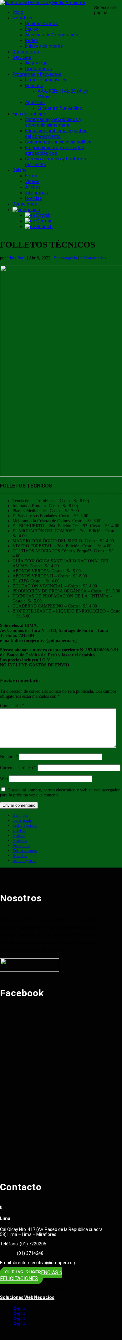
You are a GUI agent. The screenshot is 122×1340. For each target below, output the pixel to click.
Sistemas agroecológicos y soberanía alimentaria (53, 122)
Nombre (9, 756)
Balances (20, 815)
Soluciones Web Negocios (27, 1297)
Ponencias (21, 845)
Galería (20, 170)
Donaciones (25, 204)
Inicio (18, 12)
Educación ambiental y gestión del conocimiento (56, 133)
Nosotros (22, 18)
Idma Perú (16, 258)
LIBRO (19, 830)
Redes (31, 40)
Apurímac (35, 102)
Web (4, 778)
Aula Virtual (36, 63)
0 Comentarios (93, 258)
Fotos (31, 176)
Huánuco (34, 85)
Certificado (22, 820)
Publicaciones (25, 850)
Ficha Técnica (25, 825)
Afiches (33, 187)
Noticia (19, 835)
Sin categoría (65, 258)
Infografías (36, 193)
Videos (32, 181)
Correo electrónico (18, 767)
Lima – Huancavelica (46, 80)
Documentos (26, 52)
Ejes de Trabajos (29, 114)
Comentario (12, 705)
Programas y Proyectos (37, 74)
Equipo (32, 29)
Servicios (22, 57)
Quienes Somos (41, 23)
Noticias (33, 198)
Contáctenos (38, 68)
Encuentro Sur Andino (60, 108)
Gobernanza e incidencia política (58, 142)
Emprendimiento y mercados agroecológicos (54, 150)
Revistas (20, 855)
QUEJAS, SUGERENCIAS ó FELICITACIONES (31, 1275)
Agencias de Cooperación (51, 35)
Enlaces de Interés (44, 46)
